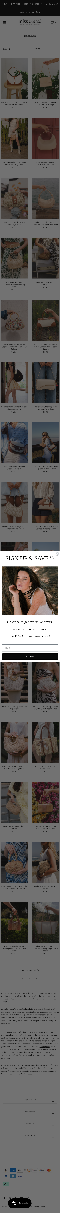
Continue (30, 656)
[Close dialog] (57, 553)
